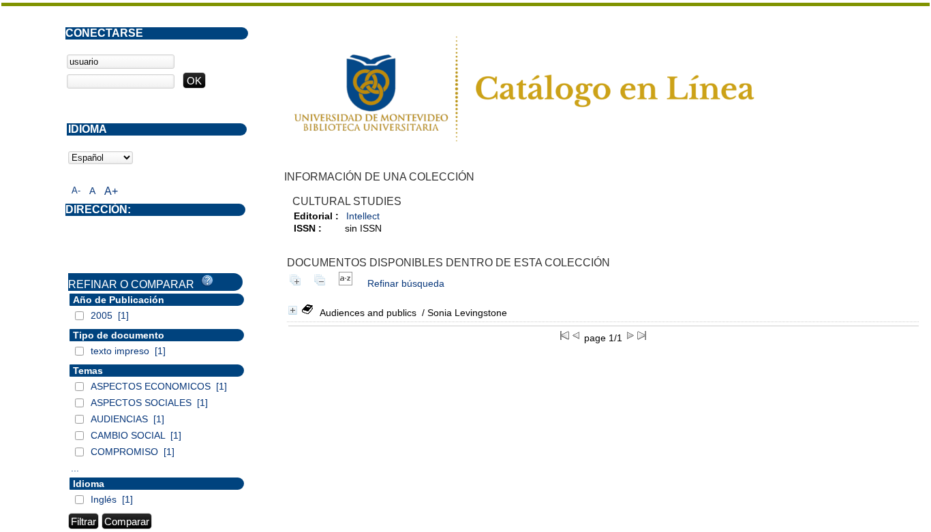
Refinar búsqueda (405, 283)
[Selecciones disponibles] (345, 283)
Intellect (363, 215)
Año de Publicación (118, 299)
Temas (88, 370)
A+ (111, 191)
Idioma (88, 483)
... (75, 468)
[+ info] (292, 310)
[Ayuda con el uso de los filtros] (207, 281)
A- (76, 190)
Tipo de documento (118, 335)
